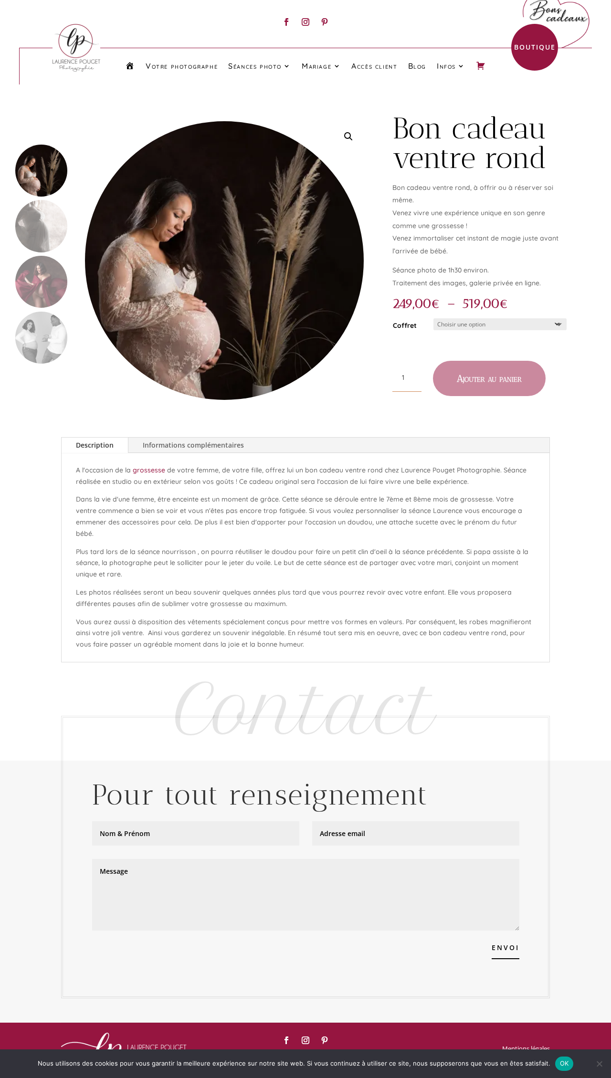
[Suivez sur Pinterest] (324, 22)
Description (95, 445)
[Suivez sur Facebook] (286, 22)
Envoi (505, 947)
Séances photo (255, 66)
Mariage (316, 66)
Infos (446, 66)
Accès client (374, 66)
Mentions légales (526, 1048)
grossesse (149, 470)
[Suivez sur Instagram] (305, 22)
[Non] (599, 1063)
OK (564, 1063)
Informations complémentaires (193, 445)
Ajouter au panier (489, 378)
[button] (348, 136)
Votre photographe (182, 66)
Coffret (405, 325)
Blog (417, 66)
